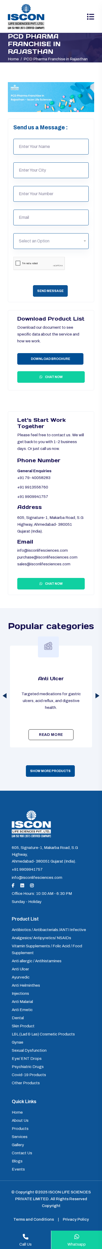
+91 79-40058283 (33, 478)
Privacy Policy (76, 1219)
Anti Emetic (22, 1010)
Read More (51, 735)
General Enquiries (34, 471)
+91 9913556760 (32, 487)
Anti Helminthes (26, 985)
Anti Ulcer (20, 969)
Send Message (50, 291)
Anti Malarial (22, 1002)
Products (20, 1128)
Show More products (50, 771)
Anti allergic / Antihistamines (36, 961)
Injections (20, 993)
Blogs (17, 1161)
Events (18, 1169)
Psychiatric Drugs (28, 1067)
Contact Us (22, 1153)
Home (14, 59)
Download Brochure (50, 359)
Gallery (18, 1145)
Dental (18, 1018)
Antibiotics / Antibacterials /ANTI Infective (49, 930)
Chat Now (53, 377)
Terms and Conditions (33, 1219)
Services (19, 1137)
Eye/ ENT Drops (27, 1058)
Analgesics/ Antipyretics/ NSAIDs (41, 938)
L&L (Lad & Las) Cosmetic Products (43, 1034)
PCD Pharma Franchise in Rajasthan (56, 59)
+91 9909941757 (32, 497)
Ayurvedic (51, 679)
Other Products (26, 1083)
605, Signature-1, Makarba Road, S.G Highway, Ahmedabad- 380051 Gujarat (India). (50, 524)
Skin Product (23, 1026)
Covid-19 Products (29, 1075)
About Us (20, 1120)
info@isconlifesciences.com (42, 550)
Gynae (17, 1042)
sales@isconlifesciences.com (43, 564)
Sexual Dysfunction (29, 1050)
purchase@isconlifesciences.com (47, 557)
